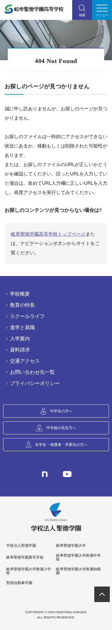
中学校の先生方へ (61, 428)
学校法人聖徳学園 (21, 545)
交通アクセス (25, 361)
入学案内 (20, 338)
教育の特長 (22, 305)
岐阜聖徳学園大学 (71, 545)
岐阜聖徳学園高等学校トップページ (48, 234)
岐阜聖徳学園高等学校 (25, 557)
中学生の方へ (61, 411)
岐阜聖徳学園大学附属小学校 (28, 571)
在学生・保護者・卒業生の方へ (61, 444)
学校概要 (20, 294)
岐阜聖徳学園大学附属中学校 (78, 557)
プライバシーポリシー (35, 383)
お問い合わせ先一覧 (32, 372)
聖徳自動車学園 (19, 583)
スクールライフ (27, 316)
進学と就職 (22, 327)
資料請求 (20, 349)
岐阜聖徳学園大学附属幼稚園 (78, 571)
